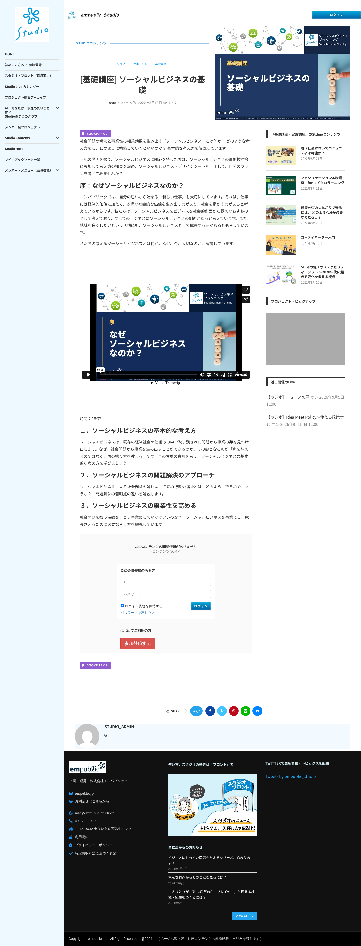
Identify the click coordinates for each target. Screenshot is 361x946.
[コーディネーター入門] (281, 245)
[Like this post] (198, 711)
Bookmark (97, 133)
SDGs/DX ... (306, 340)
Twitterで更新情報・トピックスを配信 (297, 763)
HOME (9, 54)
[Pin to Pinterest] (234, 711)
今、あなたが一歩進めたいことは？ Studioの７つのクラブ (27, 112)
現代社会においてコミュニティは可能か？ (321, 150)
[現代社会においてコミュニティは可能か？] (281, 155)
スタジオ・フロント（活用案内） (29, 75)
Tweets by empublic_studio (290, 776)
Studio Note (14, 148)
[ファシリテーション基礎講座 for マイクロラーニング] (281, 185)
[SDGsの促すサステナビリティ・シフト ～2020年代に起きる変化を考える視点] (281, 274)
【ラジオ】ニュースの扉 (287, 397)
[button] (271, 339)
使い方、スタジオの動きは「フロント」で (201, 764)
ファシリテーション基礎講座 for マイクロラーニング (322, 180)
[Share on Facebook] (210, 711)
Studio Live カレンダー (22, 86)
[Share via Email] (257, 711)
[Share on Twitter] (222, 711)
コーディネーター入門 (318, 237)
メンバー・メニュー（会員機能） (29, 170)
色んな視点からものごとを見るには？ (197, 877)
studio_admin (121, 102)
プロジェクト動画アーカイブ (25, 97)
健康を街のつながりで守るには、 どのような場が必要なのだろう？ (322, 212)
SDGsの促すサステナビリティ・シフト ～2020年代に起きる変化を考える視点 (322, 272)
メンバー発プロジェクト (22, 127)
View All (243, 916)
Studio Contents (17, 137)
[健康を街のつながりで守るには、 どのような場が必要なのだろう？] (281, 215)
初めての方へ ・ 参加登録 (23, 64)
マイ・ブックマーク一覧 (22, 159)
